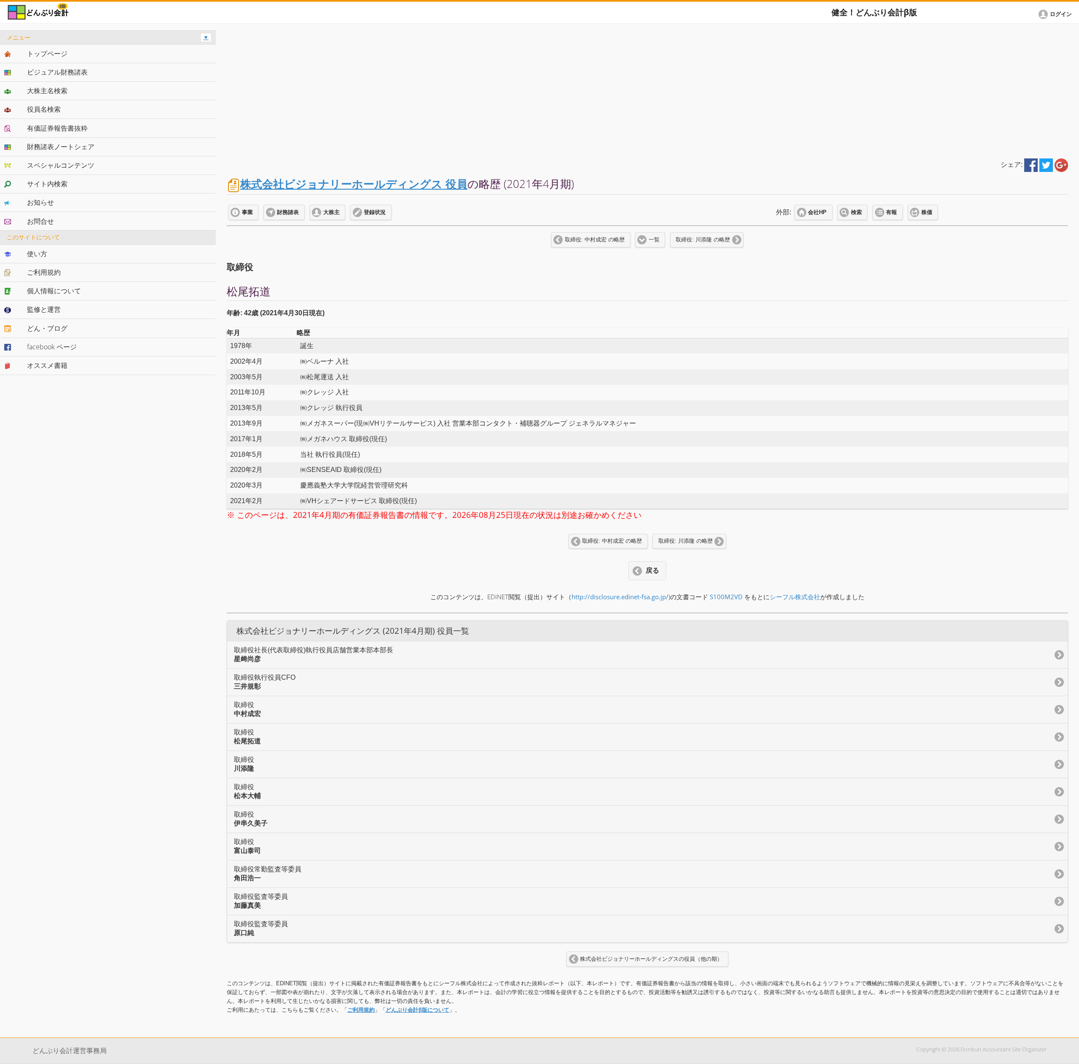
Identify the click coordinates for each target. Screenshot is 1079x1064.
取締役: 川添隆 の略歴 (703, 240)
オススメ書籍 (47, 365)
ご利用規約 (361, 1010)
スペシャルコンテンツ (60, 165)
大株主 (331, 212)
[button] (1056, 14)
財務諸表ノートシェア (60, 146)
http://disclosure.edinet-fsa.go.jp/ (620, 596)
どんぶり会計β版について (417, 1010)
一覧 (654, 240)
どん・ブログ (47, 328)
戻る (652, 570)
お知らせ (40, 202)
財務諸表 (288, 212)
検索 (856, 212)
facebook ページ (52, 346)
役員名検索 (44, 109)
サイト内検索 (47, 183)
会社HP (817, 212)
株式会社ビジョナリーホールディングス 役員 (353, 184)
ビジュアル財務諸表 (57, 72)
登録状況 (375, 212)
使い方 (37, 253)
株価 (926, 212)
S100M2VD (726, 596)
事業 (247, 212)
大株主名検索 (47, 90)
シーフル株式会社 (795, 596)
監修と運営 (44, 309)
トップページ (47, 53)
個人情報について (54, 290)
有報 (891, 212)
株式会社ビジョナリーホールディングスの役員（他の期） (651, 959)
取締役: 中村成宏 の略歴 (595, 240)
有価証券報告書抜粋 (57, 128)
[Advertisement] (647, 89)
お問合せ (40, 221)
